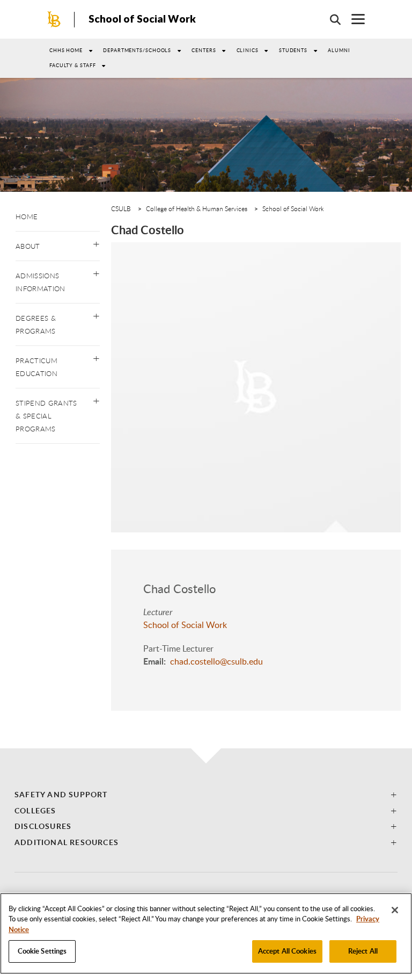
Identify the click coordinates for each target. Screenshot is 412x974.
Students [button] (293, 50)
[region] (206, 933)
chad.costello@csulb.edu (216, 661)
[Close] (395, 910)
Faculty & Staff (72, 65)
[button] (96, 242)
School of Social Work (142, 18)
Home (27, 216)
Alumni (339, 50)
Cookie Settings (42, 951)
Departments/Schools (137, 50)
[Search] (330, 19)
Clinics (248, 50)
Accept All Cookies (287, 951)
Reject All (363, 951)
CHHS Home (66, 50)
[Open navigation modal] (353, 19)
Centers (204, 50)
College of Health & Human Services (196, 208)
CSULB (121, 208)
